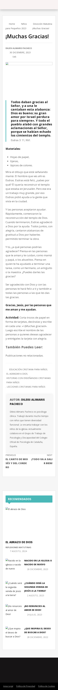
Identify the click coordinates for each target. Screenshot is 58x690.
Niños (24, 23)
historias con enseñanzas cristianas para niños (28, 380)
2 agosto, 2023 (35, 595)
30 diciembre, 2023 (20, 52)
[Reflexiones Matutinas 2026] (18, 4)
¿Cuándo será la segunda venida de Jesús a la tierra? (36, 587)
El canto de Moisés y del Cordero (17, 461)
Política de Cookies (46, 686)
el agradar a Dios (17, 373)
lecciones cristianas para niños (26, 386)
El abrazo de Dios (19, 542)
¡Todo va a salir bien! (41, 459)
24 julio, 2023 (34, 614)
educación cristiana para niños (28, 369)
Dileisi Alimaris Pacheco (19, 48)
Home (11, 23)
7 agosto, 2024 (18, 551)
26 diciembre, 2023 (37, 569)
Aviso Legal (8, 686)
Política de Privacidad (25, 686)
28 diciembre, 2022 (37, 637)
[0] (6, 57)
